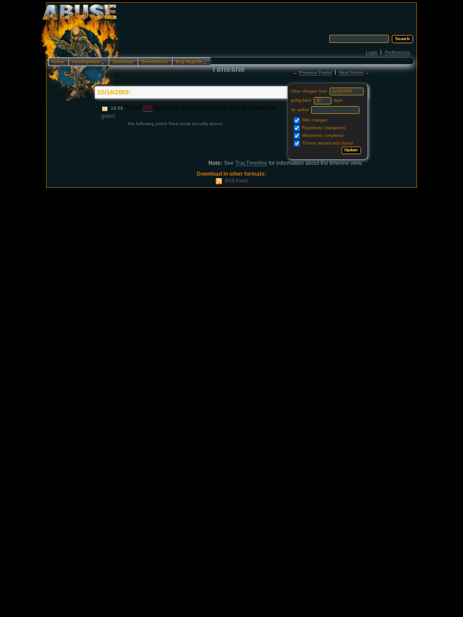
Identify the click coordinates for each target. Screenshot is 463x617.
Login (372, 52)
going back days (317, 100)
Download (123, 61)
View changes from (310, 91)
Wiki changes (314, 120)
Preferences (397, 52)
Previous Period (315, 72)
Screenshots (155, 61)
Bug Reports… (189, 62)
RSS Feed (236, 180)
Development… (86, 62)
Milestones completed (322, 135)
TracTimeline (251, 163)
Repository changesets (323, 128)
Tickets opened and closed (327, 143)
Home (58, 61)
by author (300, 110)
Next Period (351, 72)
